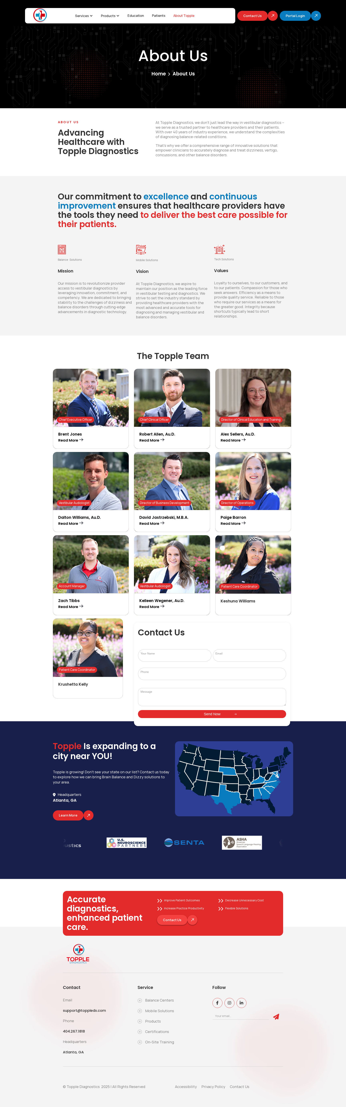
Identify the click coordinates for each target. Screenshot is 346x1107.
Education (136, 15)
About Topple (183, 15)
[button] (84, 16)
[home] (42, 15)
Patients (158, 15)
